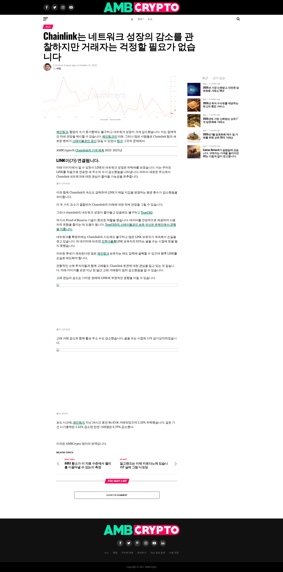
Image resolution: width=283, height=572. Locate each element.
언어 (140, 19)
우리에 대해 (127, 552)
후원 (115, 552)
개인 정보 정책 (157, 552)
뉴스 (150, 19)
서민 (58, 68)
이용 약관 (174, 552)
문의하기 (141, 552)
